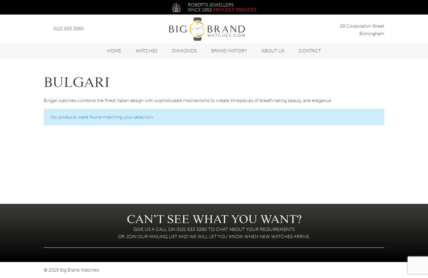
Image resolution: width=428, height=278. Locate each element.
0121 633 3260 (68, 28)
